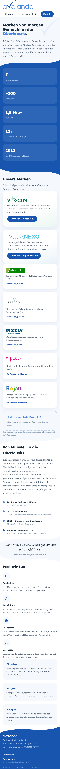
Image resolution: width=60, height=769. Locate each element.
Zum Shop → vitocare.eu (22, 219)
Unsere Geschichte (28, 14)
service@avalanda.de (13, 746)
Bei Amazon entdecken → (18, 374)
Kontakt (47, 14)
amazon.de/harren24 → (17, 283)
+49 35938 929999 (31, 746)
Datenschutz (9, 759)
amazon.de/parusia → (16, 317)
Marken (9, 14)
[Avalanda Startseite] (18, 4)
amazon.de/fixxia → (15, 344)
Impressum (8, 754)
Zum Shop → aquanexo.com (24, 255)
